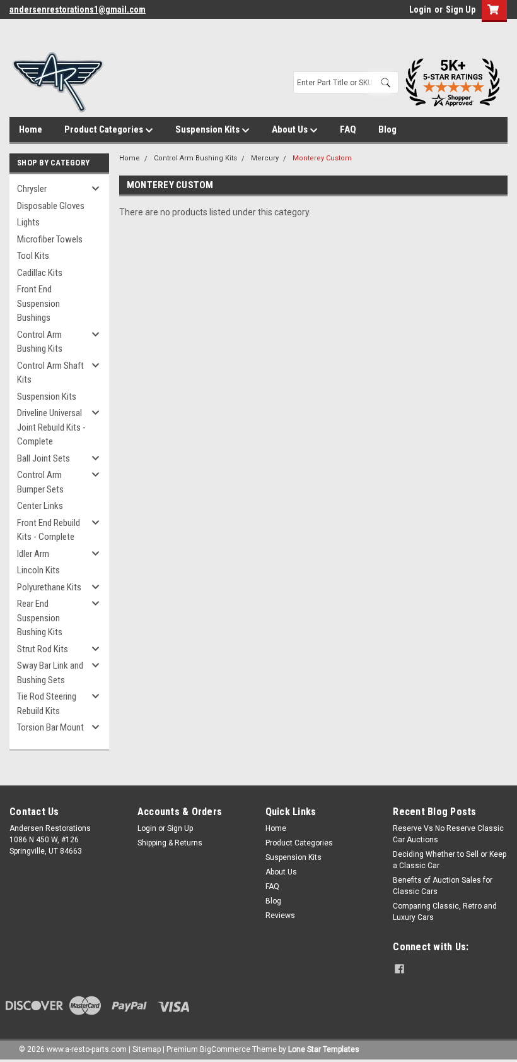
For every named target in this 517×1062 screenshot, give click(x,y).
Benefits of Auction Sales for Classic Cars (442, 886)
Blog (387, 129)
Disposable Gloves (50, 206)
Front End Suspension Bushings (38, 303)
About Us (291, 129)
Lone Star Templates (323, 1049)
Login (420, 9)
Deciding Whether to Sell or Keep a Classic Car (449, 860)
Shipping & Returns (169, 842)
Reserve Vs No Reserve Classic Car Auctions (448, 834)
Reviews (280, 915)
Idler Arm (33, 553)
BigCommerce (225, 1049)
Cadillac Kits (39, 272)
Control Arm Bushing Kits (39, 342)
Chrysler (32, 188)
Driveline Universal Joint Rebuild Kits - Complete (51, 427)
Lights (28, 222)
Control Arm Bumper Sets (40, 482)
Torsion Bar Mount (50, 727)
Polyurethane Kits (49, 587)
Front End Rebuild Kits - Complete (48, 530)
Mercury (265, 158)
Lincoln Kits (38, 570)
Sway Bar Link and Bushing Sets (50, 673)
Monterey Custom (322, 158)
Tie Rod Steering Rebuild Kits (46, 704)
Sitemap (146, 1049)
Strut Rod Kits (42, 649)
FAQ (348, 129)
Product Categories (104, 129)
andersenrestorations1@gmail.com (77, 9)
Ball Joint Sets (43, 458)
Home (30, 129)
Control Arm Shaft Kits (50, 373)
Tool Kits (33, 255)
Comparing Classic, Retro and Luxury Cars (445, 912)
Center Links (40, 505)
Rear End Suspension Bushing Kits (39, 618)
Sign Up (460, 9)
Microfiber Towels (50, 239)
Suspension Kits (208, 129)
